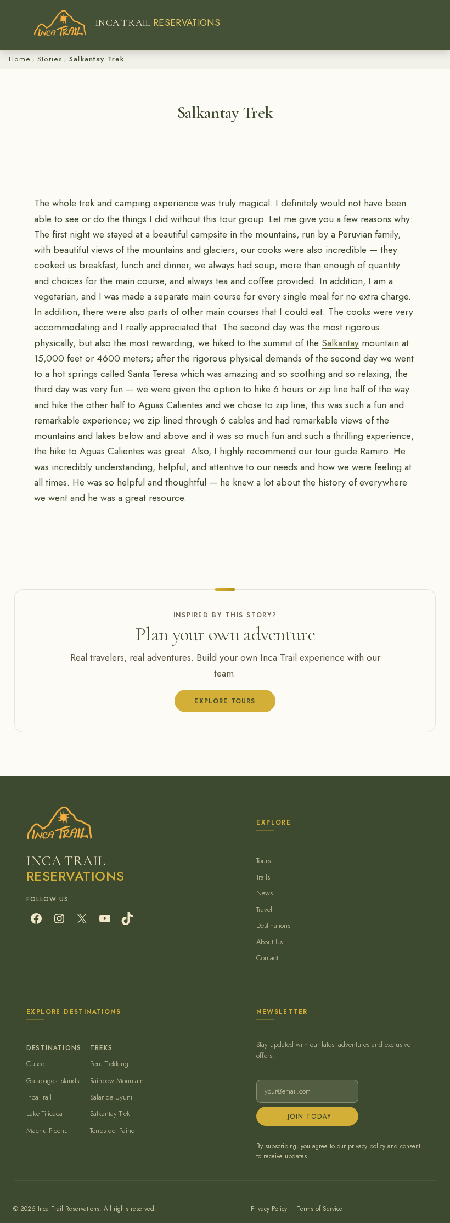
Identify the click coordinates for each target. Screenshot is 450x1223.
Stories (49, 59)
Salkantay (340, 343)
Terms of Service (319, 1208)
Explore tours (224, 701)
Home (19, 59)
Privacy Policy (269, 1208)
